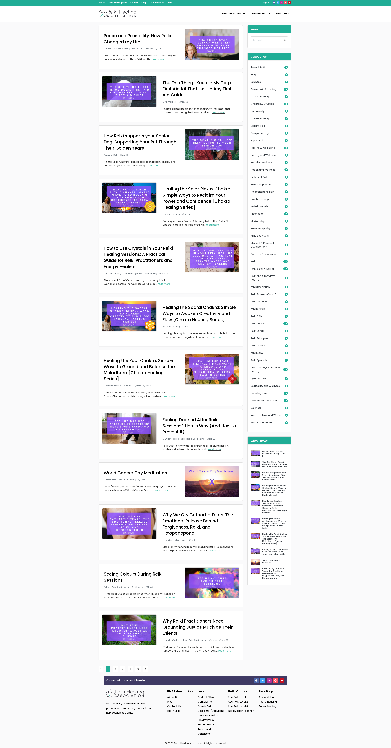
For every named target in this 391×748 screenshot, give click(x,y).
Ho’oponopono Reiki (262, 192)
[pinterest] (285, 2)
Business (110, 48)
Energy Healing (172, 439)
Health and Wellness (263, 170)
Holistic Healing (260, 199)
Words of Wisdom (261, 422)
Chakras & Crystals (132, 273)
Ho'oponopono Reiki (262, 184)
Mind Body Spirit (260, 235)
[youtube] (289, 2)
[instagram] (281, 2)
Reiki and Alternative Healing (263, 277)
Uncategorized (259, 393)
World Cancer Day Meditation (135, 473)
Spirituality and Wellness (265, 386)
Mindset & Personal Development (262, 244)
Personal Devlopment (264, 254)
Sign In (266, 2)
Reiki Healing (138, 587)
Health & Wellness (173, 640)
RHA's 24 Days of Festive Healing (265, 369)
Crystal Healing (150, 273)
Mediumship (258, 221)
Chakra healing (172, 214)
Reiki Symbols (259, 360)
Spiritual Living (123, 48)
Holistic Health (259, 206)
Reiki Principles (259, 338)
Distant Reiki (258, 126)
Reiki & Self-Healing (195, 439)
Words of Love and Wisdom (267, 415)
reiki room (257, 353)
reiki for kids (258, 309)
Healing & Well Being (263, 148)
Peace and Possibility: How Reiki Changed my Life (137, 39)
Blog (253, 74)
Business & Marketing (263, 89)
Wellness (213, 640)
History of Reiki (259, 177)
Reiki (183, 439)
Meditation (111, 479)
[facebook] (274, 2)
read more (158, 59)
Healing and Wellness (175, 540)
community (257, 111)
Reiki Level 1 (257, 331)
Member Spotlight (261, 228)
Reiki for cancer (260, 301)
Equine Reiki (257, 140)
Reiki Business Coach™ (264, 294)
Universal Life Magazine (142, 48)
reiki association (260, 287)
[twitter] (278, 2)
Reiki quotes (258, 345)
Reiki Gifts (256, 316)
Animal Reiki (170, 102)
